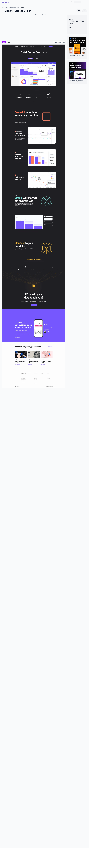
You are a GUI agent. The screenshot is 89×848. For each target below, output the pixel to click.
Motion (24, 1)
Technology (72, 21)
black (70, 27)
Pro (49, 1)
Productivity (82, 21)
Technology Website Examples (12, 7)
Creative (71, 23)
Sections (38, 1)
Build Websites (54, 1)
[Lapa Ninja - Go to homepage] (5, 1)
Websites (18, 1)
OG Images (29, 1)
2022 (70, 31)
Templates (44, 1)
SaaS (77, 21)
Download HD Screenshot (60, 42)
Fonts (34, 1)
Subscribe (70, 1)
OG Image (9, 42)
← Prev (78, 10)
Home (3, 7)
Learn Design (63, 1)
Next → (84, 10)
